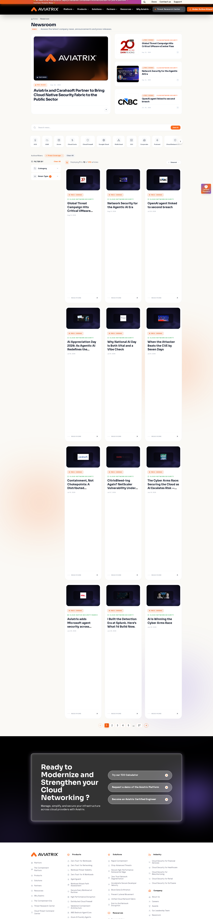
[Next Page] (146, 725)
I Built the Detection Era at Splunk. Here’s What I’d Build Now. (122, 622)
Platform (68, 9)
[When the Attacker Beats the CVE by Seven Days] (163, 373)
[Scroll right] (180, 141)
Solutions (97, 9)
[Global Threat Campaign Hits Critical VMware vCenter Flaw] (148, 46)
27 (139, 725)
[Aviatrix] (45, 9)
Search (175, 127)
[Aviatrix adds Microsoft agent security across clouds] (83, 651)
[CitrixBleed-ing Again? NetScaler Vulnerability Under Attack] (123, 512)
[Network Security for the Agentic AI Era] (148, 74)
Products (82, 9)
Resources (125, 9)
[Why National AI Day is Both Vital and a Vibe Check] (123, 373)
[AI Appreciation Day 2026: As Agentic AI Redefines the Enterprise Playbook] (83, 373)
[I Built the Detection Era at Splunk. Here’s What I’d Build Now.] (123, 651)
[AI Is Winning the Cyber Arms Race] (163, 651)
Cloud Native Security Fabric (84, 615)
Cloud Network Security (167, 40)
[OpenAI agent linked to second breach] (148, 101)
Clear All (70, 155)
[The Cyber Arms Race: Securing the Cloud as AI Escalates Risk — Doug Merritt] (163, 512)
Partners (111, 9)
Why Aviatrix (142, 9)
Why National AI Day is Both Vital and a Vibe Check (121, 345)
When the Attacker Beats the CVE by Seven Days (161, 345)
